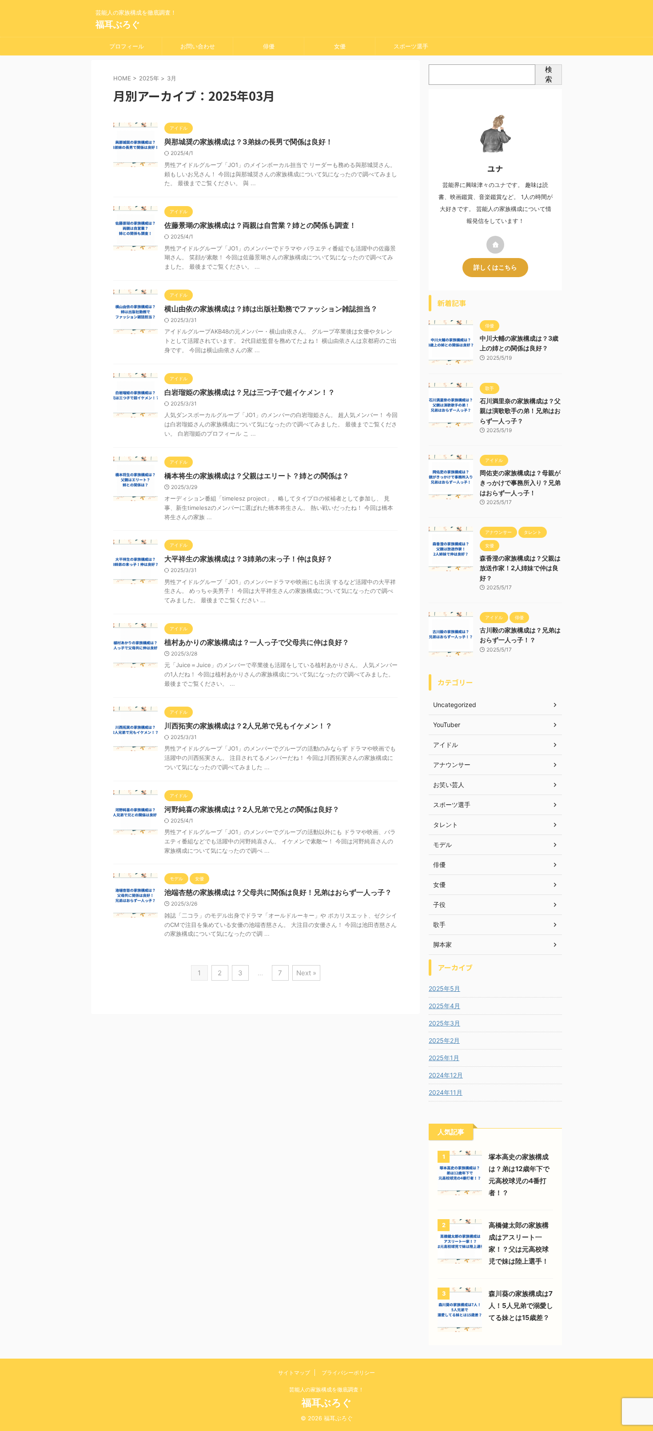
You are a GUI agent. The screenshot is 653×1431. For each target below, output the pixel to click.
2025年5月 (444, 988)
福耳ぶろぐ (118, 24)
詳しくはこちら (495, 267)
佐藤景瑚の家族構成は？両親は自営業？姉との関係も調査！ (260, 225)
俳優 (269, 46)
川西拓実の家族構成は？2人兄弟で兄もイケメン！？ (248, 725)
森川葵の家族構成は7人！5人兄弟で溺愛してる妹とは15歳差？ (521, 1305)
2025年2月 (444, 1040)
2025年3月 (444, 1023)
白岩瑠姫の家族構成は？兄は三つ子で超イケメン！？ (249, 392)
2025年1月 (444, 1057)
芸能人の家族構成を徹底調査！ (326, 1389)
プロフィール (126, 46)
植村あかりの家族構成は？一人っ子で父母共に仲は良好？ (256, 642)
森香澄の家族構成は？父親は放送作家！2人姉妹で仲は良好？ (520, 568)
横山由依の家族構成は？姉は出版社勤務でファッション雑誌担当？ (271, 308)
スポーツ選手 (411, 46)
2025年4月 (444, 1006)
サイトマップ (294, 1372)
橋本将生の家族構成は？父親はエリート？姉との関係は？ (256, 475)
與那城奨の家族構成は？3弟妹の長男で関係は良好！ (248, 141)
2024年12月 (446, 1075)
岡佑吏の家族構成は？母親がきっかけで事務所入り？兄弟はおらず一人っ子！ (520, 483)
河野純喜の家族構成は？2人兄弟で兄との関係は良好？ (251, 809)
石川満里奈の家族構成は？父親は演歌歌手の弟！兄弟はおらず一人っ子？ (520, 411)
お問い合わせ (197, 46)
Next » (306, 973)
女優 (340, 46)
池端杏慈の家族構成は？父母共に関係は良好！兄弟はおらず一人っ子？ (278, 892)
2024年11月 (445, 1092)
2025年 (149, 78)
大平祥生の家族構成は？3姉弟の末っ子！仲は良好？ (248, 558)
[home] (495, 245)
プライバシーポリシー (348, 1372)
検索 (548, 74)
